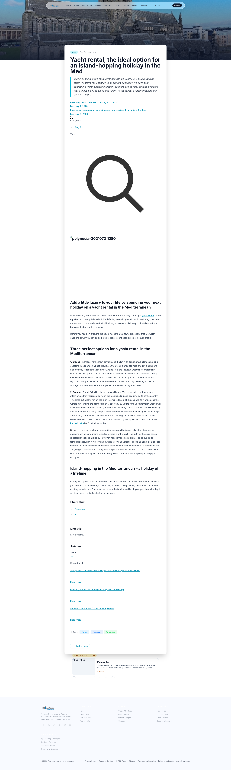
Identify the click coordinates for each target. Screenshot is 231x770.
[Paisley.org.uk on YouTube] (65, 725)
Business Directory (48, 742)
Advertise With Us (48, 745)
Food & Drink (87, 5)
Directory (156, 5)
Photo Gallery (123, 714)
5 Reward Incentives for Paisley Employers (92, 608)
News (76, 5)
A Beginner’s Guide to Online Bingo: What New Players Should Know (105, 570)
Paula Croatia (77, 423)
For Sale (125, 5)
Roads (134, 5)
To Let (116, 5)
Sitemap (132, 761)
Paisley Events (85, 718)
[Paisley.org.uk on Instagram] (54, 725)
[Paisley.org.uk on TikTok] (59, 725)
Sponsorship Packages (50, 739)
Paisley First (161, 711)
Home (68, 5)
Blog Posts (80, 127)
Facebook (97, 632)
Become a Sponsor (164, 721)
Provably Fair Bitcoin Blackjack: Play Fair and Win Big (97, 589)
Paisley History (86, 721)
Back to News (82, 646)
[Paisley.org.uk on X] (49, 725)
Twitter (84, 632)
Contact (177, 5)
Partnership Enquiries (49, 749)
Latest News (85, 714)
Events (98, 5)
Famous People (124, 718)
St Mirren (107, 5)
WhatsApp (110, 632)
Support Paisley (163, 714)
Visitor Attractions (125, 711)
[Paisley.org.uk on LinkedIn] (70, 725)
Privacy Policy (90, 761)
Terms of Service (106, 761)
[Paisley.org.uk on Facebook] (43, 725)
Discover (144, 5)
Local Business (163, 718)
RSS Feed (122, 761)
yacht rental (148, 315)
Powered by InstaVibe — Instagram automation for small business (164, 761)
